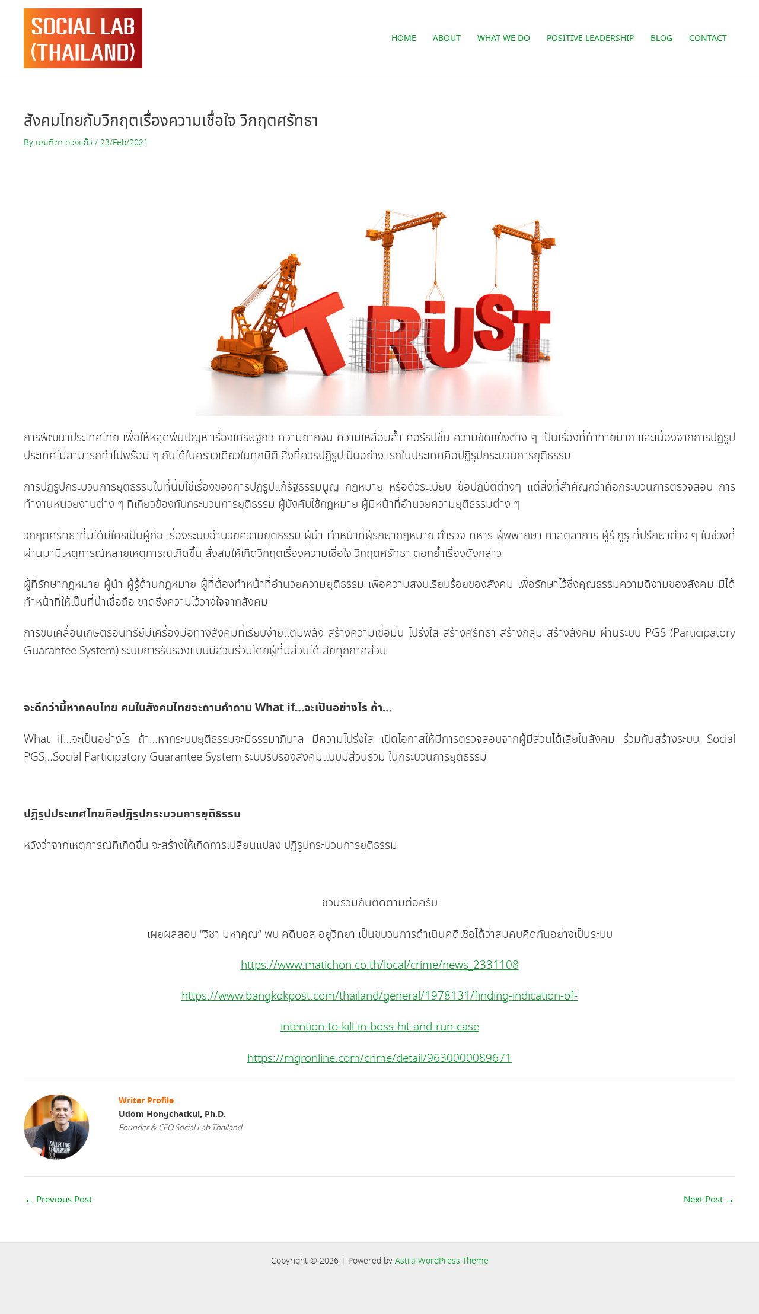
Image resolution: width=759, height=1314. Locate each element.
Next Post (709, 1200)
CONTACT (708, 38)
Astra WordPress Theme (442, 1261)
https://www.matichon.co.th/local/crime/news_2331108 (380, 965)
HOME (403, 38)
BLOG (661, 38)
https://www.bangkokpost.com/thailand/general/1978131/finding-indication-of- (379, 996)
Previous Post (58, 1200)
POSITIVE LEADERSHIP (590, 38)
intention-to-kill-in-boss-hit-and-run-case (379, 1027)
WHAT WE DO (503, 38)
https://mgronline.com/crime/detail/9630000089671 (379, 1059)
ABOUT (447, 38)
